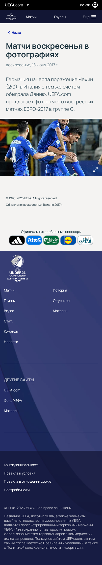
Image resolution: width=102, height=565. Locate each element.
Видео (9, 310)
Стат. (8, 321)
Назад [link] (16, 32)
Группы (9, 300)
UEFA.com (12, 390)
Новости (11, 341)
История (60, 290)
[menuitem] (36, 16)
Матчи (9, 290)
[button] (88, 16)
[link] (31, 16)
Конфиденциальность (21, 464)
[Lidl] (68, 240)
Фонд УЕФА (13, 400)
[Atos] (34, 240)
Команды (11, 331)
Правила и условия (19, 473)
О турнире (61, 300)
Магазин (60, 310)
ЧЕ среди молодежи (11, 16)
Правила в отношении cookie (27, 481)
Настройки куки (17, 489)
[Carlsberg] (51, 240)
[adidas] (17, 240)
